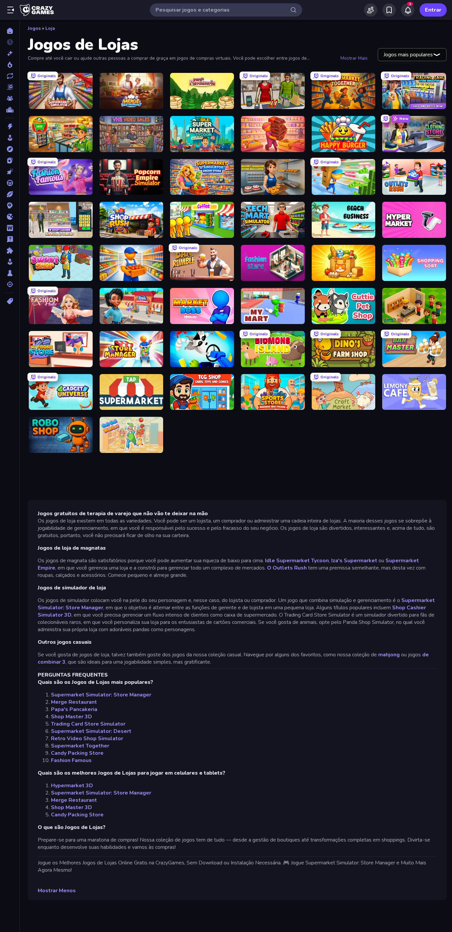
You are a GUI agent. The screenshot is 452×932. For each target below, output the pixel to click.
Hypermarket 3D (72, 785)
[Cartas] (10, 160)
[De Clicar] (10, 171)
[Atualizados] (10, 76)
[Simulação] (10, 261)
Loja (50, 28)
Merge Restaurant (74, 702)
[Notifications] (407, 10)
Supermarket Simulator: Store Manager (101, 694)
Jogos (34, 28)
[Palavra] (10, 228)
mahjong (389, 654)
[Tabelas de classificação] (10, 109)
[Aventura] (10, 149)
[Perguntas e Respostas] (10, 239)
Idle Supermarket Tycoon (297, 560)
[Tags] (10, 301)
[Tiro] (10, 284)
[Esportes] (10, 194)
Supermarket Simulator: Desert (91, 731)
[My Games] (389, 10)
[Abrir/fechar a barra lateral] (11, 10)
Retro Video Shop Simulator (87, 738)
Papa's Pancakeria (74, 709)
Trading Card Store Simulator (88, 724)
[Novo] (10, 53)
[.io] (10, 216)
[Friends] (370, 10)
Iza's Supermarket (354, 560)
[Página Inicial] (10, 30)
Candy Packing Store (77, 753)
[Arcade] (10, 137)
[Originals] (10, 87)
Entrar (433, 10)
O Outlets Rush (287, 568)
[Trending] (10, 64)
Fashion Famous (71, 760)
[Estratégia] (10, 205)
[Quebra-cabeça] (10, 250)
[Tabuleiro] (10, 273)
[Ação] (10, 126)
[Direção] (10, 183)
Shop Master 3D (71, 716)
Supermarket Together (80, 745)
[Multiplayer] (10, 98)
